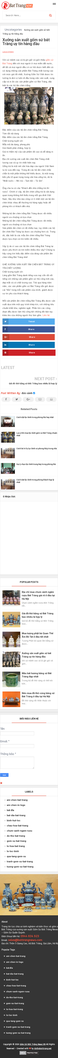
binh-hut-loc (13, 820)
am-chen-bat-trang (17, 800)
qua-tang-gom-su (16, 856)
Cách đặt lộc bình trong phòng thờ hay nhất (35, 417)
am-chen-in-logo (16, 805)
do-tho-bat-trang (16, 835)
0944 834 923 (30, 936)
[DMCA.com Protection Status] (29, 1053)
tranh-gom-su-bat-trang (20, 861)
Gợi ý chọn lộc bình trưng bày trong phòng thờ (36, 464)
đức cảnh (27, 393)
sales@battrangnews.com (25, 940)
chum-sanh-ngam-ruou (19, 830)
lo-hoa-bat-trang (16, 846)
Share (31, 329)
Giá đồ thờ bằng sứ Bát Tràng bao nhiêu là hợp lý (33, 383)
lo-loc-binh (13, 851)
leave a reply (8, 52)
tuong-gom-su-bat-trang (20, 866)
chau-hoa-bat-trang (17, 825)
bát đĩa (10, 810)
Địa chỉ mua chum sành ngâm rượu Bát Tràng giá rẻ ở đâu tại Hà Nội (38, 595)
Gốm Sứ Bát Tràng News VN (32, 1044)
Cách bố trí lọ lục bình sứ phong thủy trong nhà (36, 448)
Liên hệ (46, 315)
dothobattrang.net (43, 1048)
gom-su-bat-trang (16, 841)
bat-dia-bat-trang (16, 815)
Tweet (31, 321)
